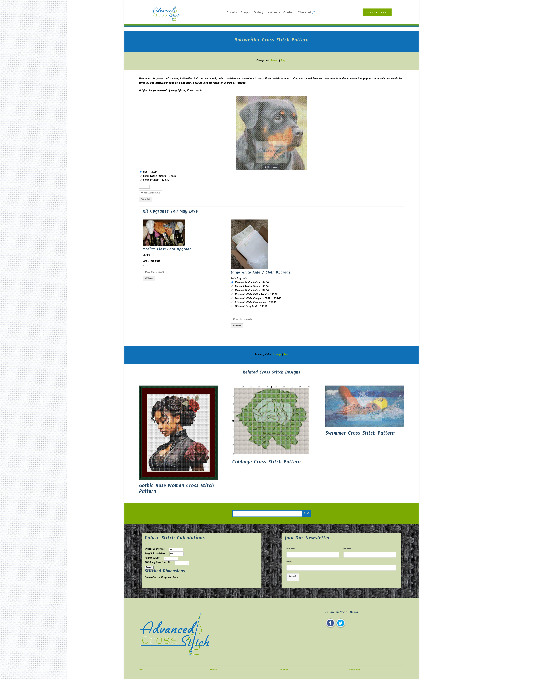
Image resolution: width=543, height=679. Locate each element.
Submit (293, 577)
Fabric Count (152, 558)
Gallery (258, 12)
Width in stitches (154, 549)
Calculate (149, 567)
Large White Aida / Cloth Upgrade (260, 273)
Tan (286, 355)
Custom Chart (377, 12)
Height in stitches (155, 554)
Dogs (283, 61)
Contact (289, 12)
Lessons (272, 12)
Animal (274, 61)
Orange (277, 355)
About (231, 12)
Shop (244, 12)
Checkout (304, 12)
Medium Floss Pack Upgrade (167, 250)
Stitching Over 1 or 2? (157, 562)
